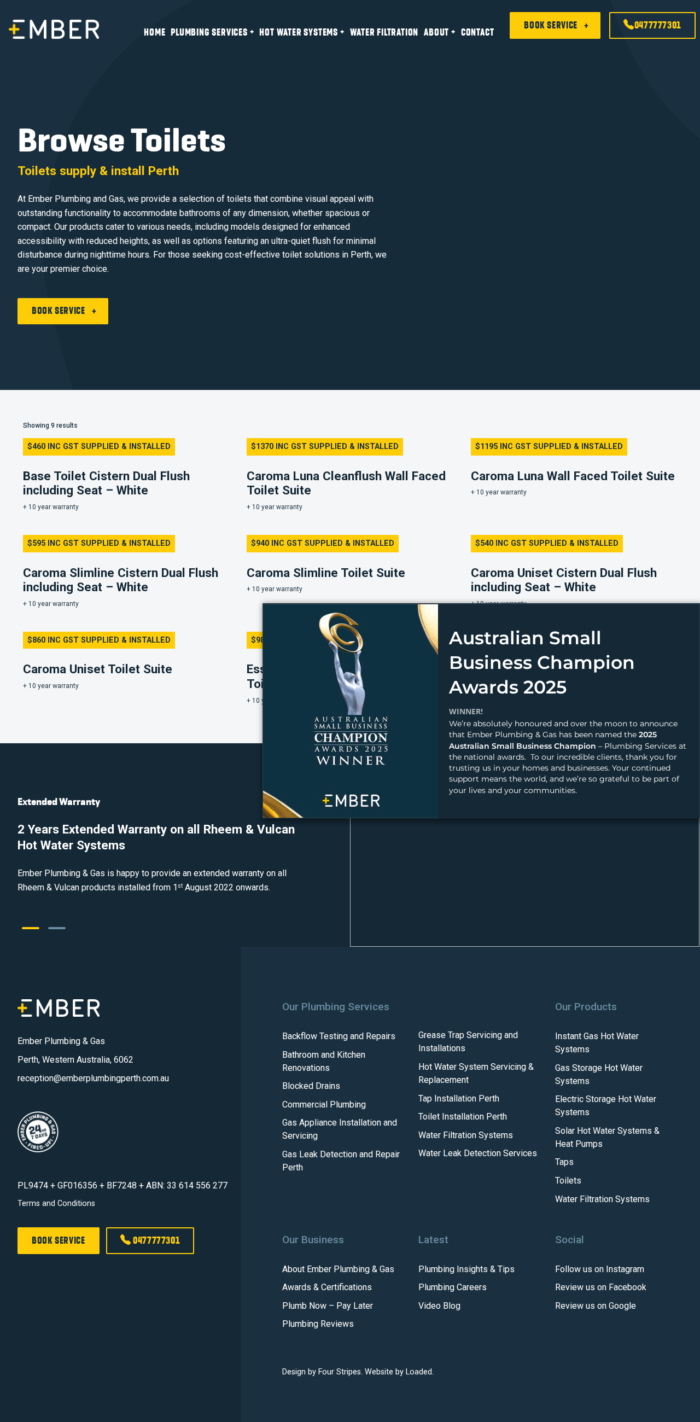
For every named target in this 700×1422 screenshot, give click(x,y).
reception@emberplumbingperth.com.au (93, 1078)
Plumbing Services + (212, 32)
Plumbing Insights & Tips (466, 1269)
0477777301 (657, 25)
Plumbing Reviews (318, 1324)
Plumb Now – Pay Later (327, 1306)
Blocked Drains (311, 1086)
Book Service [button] (551, 25)
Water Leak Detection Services (477, 1153)
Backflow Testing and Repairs (338, 1036)
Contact (477, 32)
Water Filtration (384, 32)
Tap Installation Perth (458, 1098)
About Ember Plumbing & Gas (338, 1269)
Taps (564, 1162)
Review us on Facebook (600, 1287)
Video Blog (439, 1306)
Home (154, 32)
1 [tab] (28, 932)
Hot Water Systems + (301, 32)
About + (440, 32)
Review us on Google (595, 1306)
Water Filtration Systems (465, 1135)
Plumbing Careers (452, 1287)
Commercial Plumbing (324, 1104)
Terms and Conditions (56, 1203)
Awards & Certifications (327, 1287)
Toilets (568, 1180)
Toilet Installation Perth (462, 1116)
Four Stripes (339, 1372)
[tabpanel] (350, 845)
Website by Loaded (398, 1372)
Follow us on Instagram (599, 1269)
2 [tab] (54, 932)
